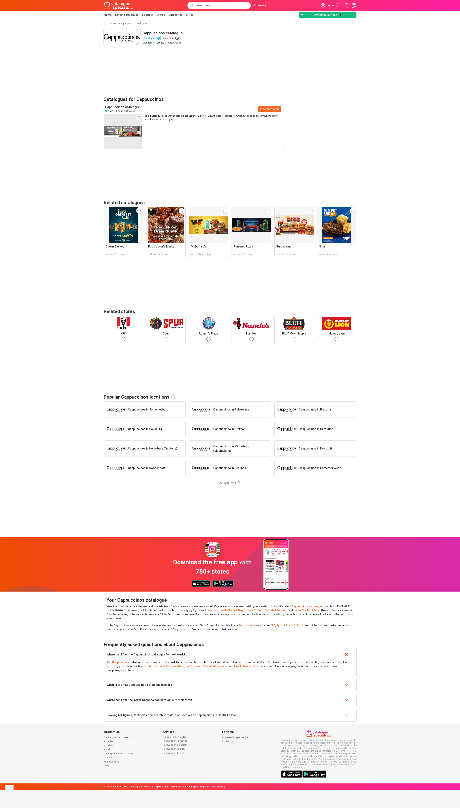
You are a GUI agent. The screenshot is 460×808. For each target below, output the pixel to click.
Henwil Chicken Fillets (306, 610)
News (107, 765)
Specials (147, 14)
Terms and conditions (182, 786)
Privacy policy (202, 786)
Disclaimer (163, 786)
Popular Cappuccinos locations (136, 397)
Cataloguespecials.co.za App (119, 753)
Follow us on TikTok (173, 753)
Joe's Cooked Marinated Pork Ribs (267, 610)
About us (108, 757)
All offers (108, 745)
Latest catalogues (126, 14)
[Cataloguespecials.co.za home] (119, 5)
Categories (175, 14)
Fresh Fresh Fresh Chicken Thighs (225, 610)
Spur (279, 625)
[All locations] (174, 397)
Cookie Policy (218, 786)
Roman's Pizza (294, 625)
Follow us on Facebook (175, 740)
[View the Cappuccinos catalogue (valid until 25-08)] (123, 131)
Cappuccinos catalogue (307, 606)
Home (108, 14)
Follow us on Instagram (175, 745)
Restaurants (246, 625)
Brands (107, 749)
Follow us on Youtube (174, 749)
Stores (160, 14)
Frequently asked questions (118, 737)
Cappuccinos (126, 23)
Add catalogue (111, 761)
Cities (189, 14)
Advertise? (109, 741)
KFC (272, 625)
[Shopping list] (354, 5)
